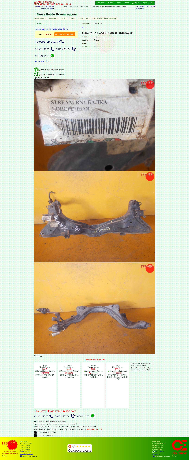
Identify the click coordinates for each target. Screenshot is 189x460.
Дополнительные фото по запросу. (52, 70)
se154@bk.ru (140, 8)
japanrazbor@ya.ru (43, 61)
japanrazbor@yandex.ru (47, 8)
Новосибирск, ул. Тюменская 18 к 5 (51, 29)
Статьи (144, 3)
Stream (72, 18)
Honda (63, 18)
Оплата (127, 3)
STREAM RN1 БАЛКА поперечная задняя (105, 18)
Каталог (118, 3)
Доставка (135, 3)
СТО (151, 3)
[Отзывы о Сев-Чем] (79, 452)
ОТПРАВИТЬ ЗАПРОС (64, 34)
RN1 (87, 18)
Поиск (110, 3)
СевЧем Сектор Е (39, 18)
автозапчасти (53, 18)
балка (80, 18)
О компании (101, 3)
